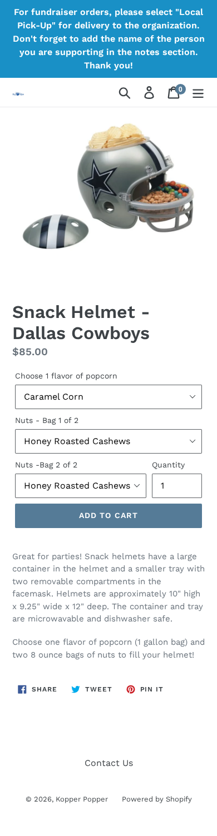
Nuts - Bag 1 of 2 (46, 420)
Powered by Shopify (157, 799)
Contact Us (109, 763)
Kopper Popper (82, 799)
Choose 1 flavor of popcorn (66, 375)
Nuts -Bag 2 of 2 (46, 464)
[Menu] (198, 92)
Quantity (168, 464)
